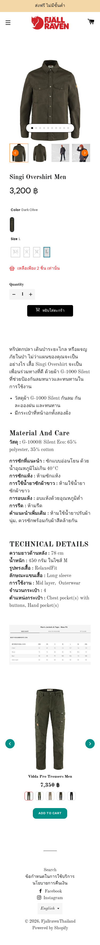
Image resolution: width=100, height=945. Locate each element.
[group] (19, 153)
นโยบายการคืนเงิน (50, 883)
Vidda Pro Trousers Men (50, 777)
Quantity (16, 284)
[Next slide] (84, 152)
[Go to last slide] (15, 152)
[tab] (32, 128)
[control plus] (31, 294)
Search (50, 870)
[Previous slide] (10, 743)
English (48, 908)
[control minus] (13, 294)
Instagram (52, 898)
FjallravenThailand (58, 921)
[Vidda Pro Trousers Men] (50, 729)
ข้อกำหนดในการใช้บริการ (50, 877)
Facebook (53, 891)
